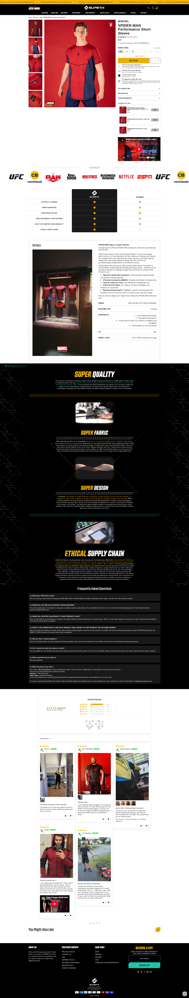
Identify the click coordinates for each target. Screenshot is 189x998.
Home (30, 17)
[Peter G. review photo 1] (56, 775)
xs (121, 52)
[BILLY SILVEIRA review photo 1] (94, 774)
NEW (41, 17)
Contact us (66, 954)
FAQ (63, 957)
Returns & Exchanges (71, 963)
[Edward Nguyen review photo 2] (118, 803)
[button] (122, 37)
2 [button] (93, 923)
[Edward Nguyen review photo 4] (128, 803)
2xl (151, 52)
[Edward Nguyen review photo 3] (123, 803)
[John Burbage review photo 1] (94, 859)
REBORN (98, 954)
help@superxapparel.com (143, 681)
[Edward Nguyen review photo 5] (133, 803)
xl (145, 52)
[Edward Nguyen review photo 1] (132, 776)
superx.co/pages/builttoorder (39, 610)
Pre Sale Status (68, 952)
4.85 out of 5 (61, 708)
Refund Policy (68, 965)
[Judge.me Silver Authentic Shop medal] (90, 724)
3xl (157, 52)
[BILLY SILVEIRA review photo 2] (80, 797)
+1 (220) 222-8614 (94, 989)
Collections (35, 17)
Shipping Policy (68, 960)
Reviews (98, 957)
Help (97, 960)
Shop (97, 952)
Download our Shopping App (107, 963)
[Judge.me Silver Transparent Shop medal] (99, 724)
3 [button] (96, 923)
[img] (44, 746)
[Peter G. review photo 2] (42, 800)
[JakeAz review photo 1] (56, 856)
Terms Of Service (69, 968)
